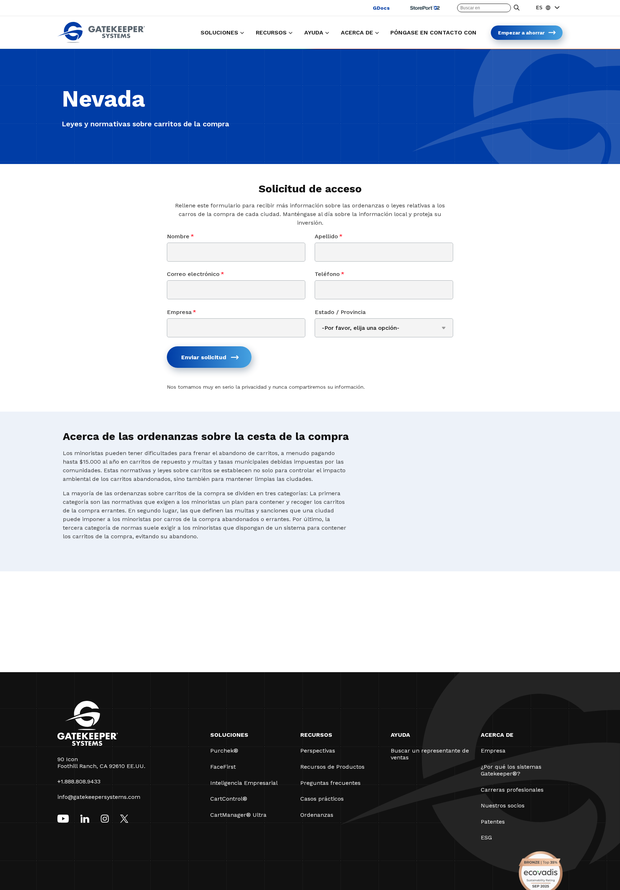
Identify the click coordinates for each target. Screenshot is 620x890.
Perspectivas (317, 750)
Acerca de (497, 734)
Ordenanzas (316, 814)
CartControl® (228, 798)
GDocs (381, 8)
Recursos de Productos (332, 766)
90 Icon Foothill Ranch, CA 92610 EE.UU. (101, 762)
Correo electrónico (195, 274)
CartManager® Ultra (238, 814)
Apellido (329, 236)
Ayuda (400, 734)
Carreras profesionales (512, 789)
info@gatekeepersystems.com (98, 796)
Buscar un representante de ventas (430, 754)
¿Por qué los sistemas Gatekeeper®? (511, 770)
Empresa (181, 312)
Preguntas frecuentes (330, 782)
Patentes (493, 821)
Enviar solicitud (203, 357)
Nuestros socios (503, 805)
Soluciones (229, 734)
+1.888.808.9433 (78, 781)
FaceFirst (223, 766)
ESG (486, 837)
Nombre (180, 236)
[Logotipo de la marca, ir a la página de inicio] (101, 40)
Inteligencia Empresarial (244, 782)
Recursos (316, 734)
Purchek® (224, 750)
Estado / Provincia (340, 312)
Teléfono (329, 274)
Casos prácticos (322, 798)
